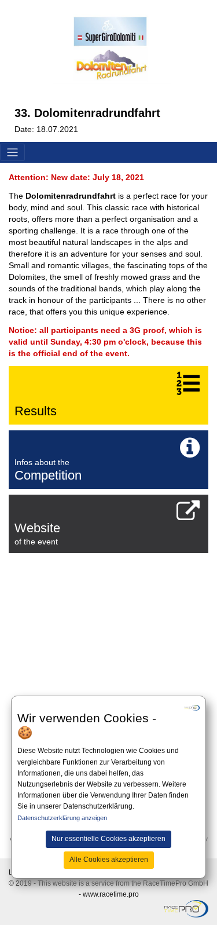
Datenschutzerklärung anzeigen (62, 817)
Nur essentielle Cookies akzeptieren (108, 839)
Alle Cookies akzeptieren (108, 859)
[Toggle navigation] (12, 153)
